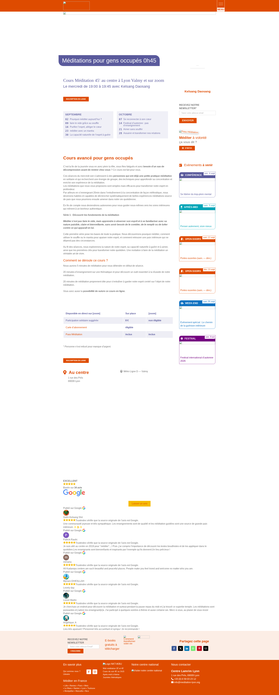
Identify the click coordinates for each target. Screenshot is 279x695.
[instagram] (95, 671)
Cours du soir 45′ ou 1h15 (113, 671)
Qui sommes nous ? (71, 671)
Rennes (73, 686)
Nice (87, 691)
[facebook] (88, 671)
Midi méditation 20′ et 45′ (113, 668)
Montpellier (69, 691)
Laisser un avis (139, 503)
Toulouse (91, 688)
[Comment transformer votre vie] (130, 636)
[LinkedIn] (187, 648)
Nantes (77, 688)
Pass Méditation (74, 334)
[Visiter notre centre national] (147, 670)
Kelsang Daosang (198, 91)
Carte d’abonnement (76, 327)
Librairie (66, 674)
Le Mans (68, 688)
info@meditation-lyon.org (187, 682)
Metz (86, 686)
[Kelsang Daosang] (197, 76)
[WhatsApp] (193, 648)
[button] (221, 4)
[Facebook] (174, 648)
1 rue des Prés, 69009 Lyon (185, 675)
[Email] (206, 648)
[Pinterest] (199, 648)
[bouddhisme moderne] (144, 636)
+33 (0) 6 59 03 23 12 (185, 679)
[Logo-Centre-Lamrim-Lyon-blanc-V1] (76, 2)
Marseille (79, 691)
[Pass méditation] (188, 132)
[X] (180, 648)
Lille (66, 686)
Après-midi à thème (111, 674)
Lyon (84, 688)
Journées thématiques (112, 677)
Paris (80, 686)
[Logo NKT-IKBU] (112, 664)
